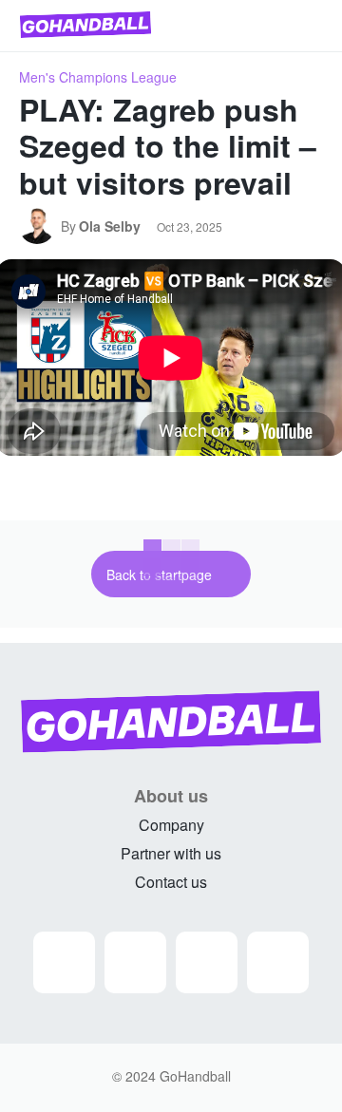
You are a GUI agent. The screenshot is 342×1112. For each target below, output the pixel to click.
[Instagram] (64, 962)
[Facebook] (135, 962)
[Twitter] (207, 962)
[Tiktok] (278, 962)
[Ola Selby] (40, 226)
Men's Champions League (98, 77)
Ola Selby (110, 226)
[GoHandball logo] (85, 24)
